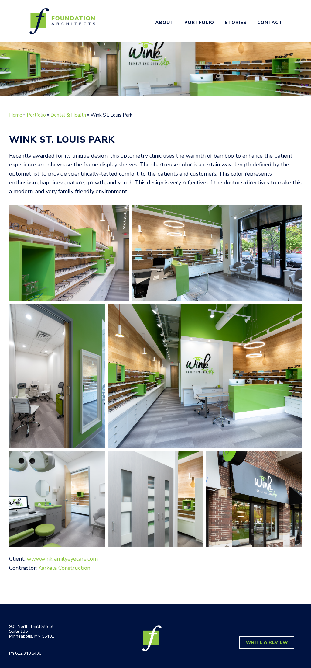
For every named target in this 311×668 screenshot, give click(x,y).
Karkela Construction (64, 568)
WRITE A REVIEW (267, 642)
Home (15, 115)
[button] (69, 253)
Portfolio (36, 115)
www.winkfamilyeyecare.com (62, 558)
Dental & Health (68, 115)
